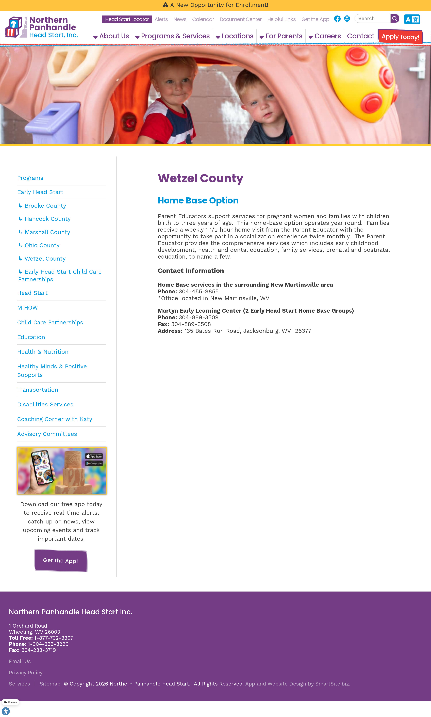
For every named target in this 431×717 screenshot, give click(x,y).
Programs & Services (174, 36)
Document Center (240, 19)
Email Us (20, 661)
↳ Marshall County (44, 232)
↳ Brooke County (42, 205)
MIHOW (27, 307)
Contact (360, 36)
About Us (113, 36)
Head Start (32, 293)
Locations (237, 36)
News (180, 19)
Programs (30, 177)
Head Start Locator (127, 19)
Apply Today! (401, 37)
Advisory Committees (47, 434)
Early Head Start (40, 192)
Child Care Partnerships (50, 322)
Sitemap (50, 684)
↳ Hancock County (44, 218)
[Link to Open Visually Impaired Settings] (6, 711)
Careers (327, 36)
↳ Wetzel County (42, 258)
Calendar (203, 19)
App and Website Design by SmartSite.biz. (297, 684)
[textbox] (372, 18)
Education (31, 337)
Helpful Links (281, 19)
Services (19, 684)
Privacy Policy (26, 673)
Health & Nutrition (43, 351)
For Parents (283, 36)
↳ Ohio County (39, 245)
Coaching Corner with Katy (54, 419)
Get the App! (60, 560)
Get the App (315, 19)
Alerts (161, 19)
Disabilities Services (45, 404)
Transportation (37, 389)
